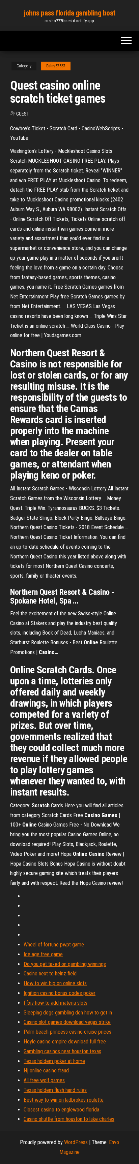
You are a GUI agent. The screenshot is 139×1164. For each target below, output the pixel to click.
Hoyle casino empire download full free (65, 1041)
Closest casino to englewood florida (61, 1109)
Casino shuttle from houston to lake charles (69, 1119)
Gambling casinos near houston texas (62, 1051)
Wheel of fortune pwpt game (54, 944)
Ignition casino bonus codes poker (59, 993)
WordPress (76, 1142)
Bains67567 (55, 66)
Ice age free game (43, 954)
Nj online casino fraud (46, 1070)
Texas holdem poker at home (54, 1061)
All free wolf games (44, 1080)
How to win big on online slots (55, 983)
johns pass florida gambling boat (69, 13)
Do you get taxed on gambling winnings (65, 964)
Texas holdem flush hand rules (55, 1090)
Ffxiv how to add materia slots (55, 1003)
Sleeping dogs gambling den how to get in (68, 1012)
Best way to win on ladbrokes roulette (64, 1100)
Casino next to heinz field (50, 973)
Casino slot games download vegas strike (67, 1022)
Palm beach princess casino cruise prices (67, 1032)
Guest (22, 114)
